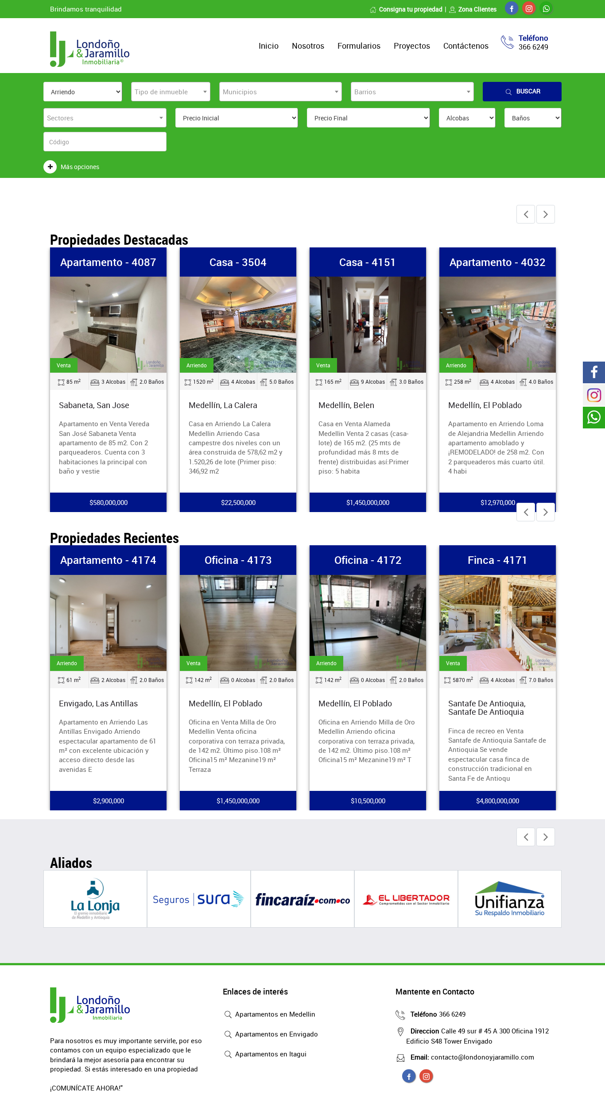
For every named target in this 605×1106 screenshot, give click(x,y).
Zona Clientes (477, 9)
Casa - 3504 (238, 262)
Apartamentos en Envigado (275, 1033)
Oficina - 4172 (368, 560)
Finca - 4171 (498, 560)
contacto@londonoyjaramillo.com (472, 1056)
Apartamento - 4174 (108, 560)
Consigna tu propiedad (410, 9)
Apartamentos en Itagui (269, 1053)
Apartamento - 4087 (108, 262)
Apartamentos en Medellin (274, 1014)
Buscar (528, 91)
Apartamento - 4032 (498, 262)
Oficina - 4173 (238, 560)
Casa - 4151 (367, 262)
